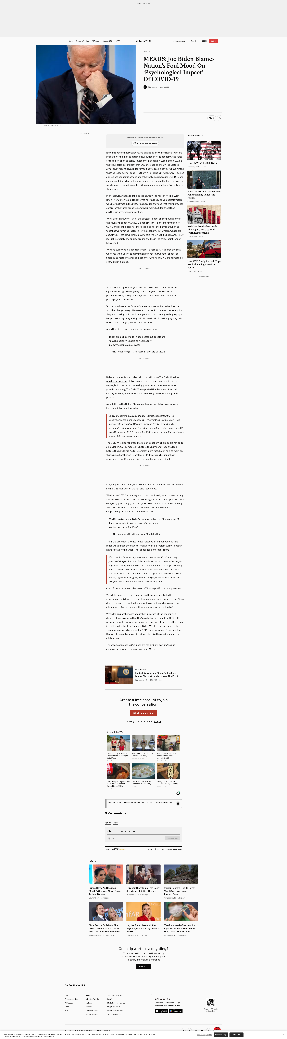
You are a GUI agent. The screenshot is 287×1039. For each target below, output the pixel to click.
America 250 (107, 41)
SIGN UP (214, 41)
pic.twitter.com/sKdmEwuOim (125, 527)
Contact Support (92, 1010)
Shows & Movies (82, 41)
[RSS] (208, 1030)
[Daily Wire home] (143, 41)
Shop (67, 1007)
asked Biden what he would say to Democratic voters (154, 200)
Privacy (107, 1030)
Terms (98, 1030)
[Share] (219, 118)
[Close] (283, 1034)
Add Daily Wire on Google (147, 143)
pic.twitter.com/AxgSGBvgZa (124, 345)
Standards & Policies (115, 1010)
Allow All (236, 1035)
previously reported (116, 381)
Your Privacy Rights (114, 995)
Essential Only (220, 1035)
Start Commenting (143, 713)
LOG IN (204, 41)
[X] (189, 1030)
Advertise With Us (92, 999)
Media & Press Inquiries (116, 1003)
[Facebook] (183, 1030)
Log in (157, 721)
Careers (89, 1007)
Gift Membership (92, 1014)
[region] (143, 1035)
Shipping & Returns (114, 1007)
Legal (109, 999)
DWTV (117, 41)
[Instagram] (196, 1030)
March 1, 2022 (153, 534)
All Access (96, 41)
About (88, 995)
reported (132, 443)
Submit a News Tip (114, 1014)
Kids (66, 1010)
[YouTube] (202, 1030)
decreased (168, 428)
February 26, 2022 (155, 351)
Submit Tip (143, 966)
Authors (89, 1003)
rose (140, 420)
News (71, 41)
